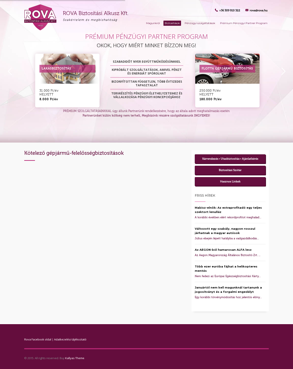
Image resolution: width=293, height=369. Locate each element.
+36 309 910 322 (229, 10)
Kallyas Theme (74, 358)
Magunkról (153, 23)
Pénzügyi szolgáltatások (200, 23)
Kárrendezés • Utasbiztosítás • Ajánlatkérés (230, 158)
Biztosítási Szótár (230, 170)
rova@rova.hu (258, 10)
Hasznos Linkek (230, 181)
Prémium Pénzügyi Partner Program (243, 23)
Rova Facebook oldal (37, 339)
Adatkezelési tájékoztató (70, 339)
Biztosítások (172, 23)
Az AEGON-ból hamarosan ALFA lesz (223, 249)
